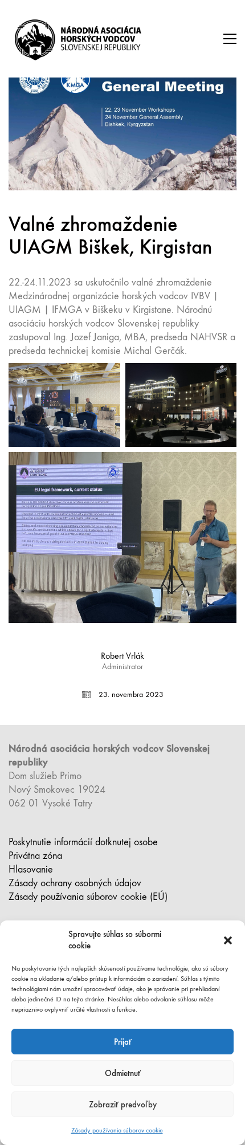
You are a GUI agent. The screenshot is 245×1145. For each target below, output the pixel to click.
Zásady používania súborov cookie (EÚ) (88, 897)
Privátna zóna (35, 856)
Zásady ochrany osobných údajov (75, 883)
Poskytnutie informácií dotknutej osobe (83, 842)
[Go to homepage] (80, 38)
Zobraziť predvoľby (123, 1104)
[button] (228, 940)
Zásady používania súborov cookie (117, 1130)
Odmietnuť (123, 1073)
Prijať (123, 1042)
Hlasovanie (31, 869)
